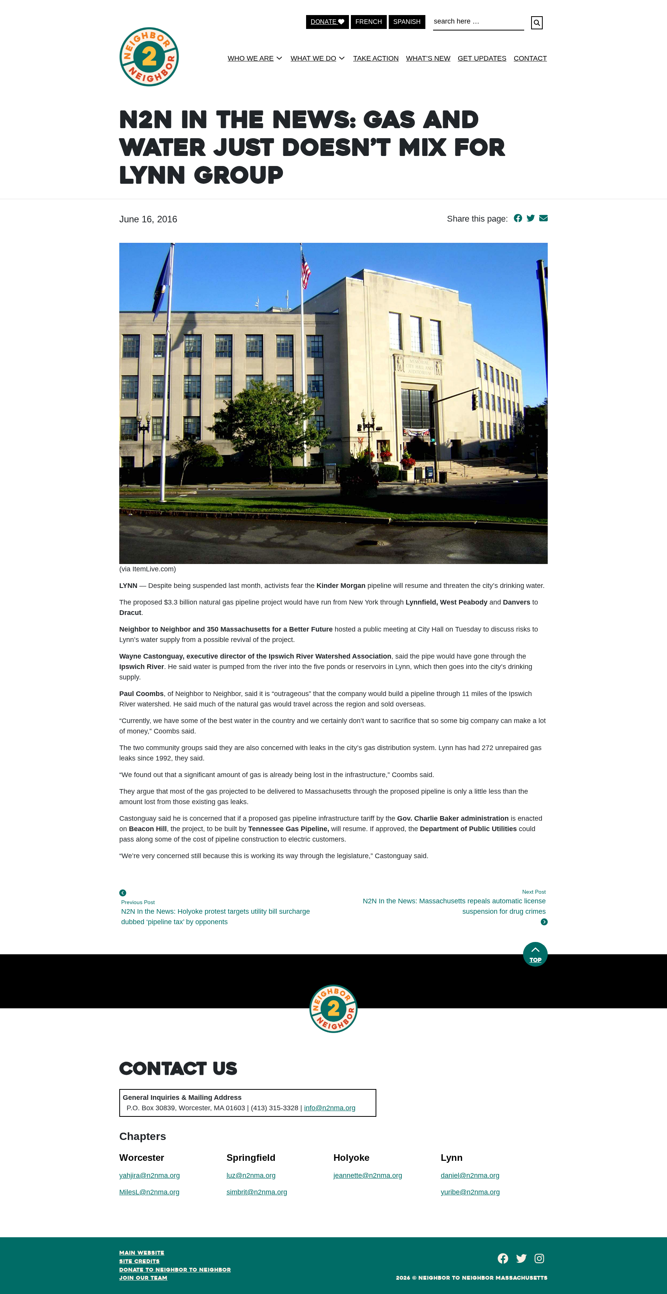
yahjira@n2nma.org (149, 1175)
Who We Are (251, 58)
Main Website (141, 1252)
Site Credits (139, 1261)
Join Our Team (143, 1277)
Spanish (407, 22)
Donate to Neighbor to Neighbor (175, 1269)
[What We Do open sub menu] (342, 58)
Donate (324, 22)
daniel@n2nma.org (470, 1175)
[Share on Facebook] (518, 219)
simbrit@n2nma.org (257, 1192)
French (369, 22)
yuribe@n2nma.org (470, 1192)
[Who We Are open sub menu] (279, 58)
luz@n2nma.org (251, 1175)
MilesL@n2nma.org (149, 1192)
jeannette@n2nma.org (368, 1175)
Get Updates (482, 58)
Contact (530, 58)
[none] (252, 58)
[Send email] (543, 219)
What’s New (428, 58)
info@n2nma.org (330, 1108)
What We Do (313, 58)
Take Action (376, 58)
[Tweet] (530, 219)
